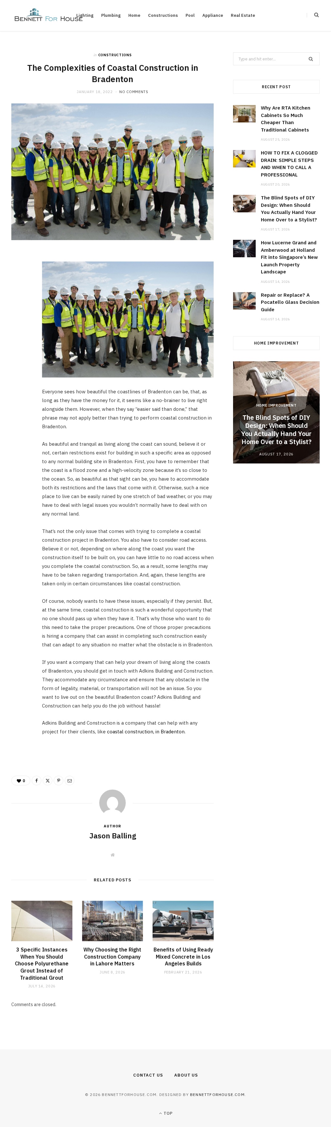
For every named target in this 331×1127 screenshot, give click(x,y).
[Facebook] (19, 278)
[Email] (19, 327)
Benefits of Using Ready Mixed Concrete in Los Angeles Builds (183, 956)
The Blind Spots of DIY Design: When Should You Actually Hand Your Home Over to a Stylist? (276, 429)
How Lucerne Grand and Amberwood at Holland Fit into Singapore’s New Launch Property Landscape (289, 257)
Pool (190, 15)
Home (134, 15)
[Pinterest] (19, 311)
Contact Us (148, 1075)
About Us (186, 1075)
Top (167, 1113)
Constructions (163, 15)
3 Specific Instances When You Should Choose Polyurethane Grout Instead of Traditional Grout (42, 963)
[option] (276, 412)
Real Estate (243, 15)
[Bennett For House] (48, 15)
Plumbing (111, 15)
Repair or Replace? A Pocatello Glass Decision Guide (290, 302)
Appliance (212, 15)
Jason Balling (112, 835)
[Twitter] (19, 294)
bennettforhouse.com (217, 1094)
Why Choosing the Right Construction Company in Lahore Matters (112, 956)
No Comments (133, 92)
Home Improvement (276, 405)
